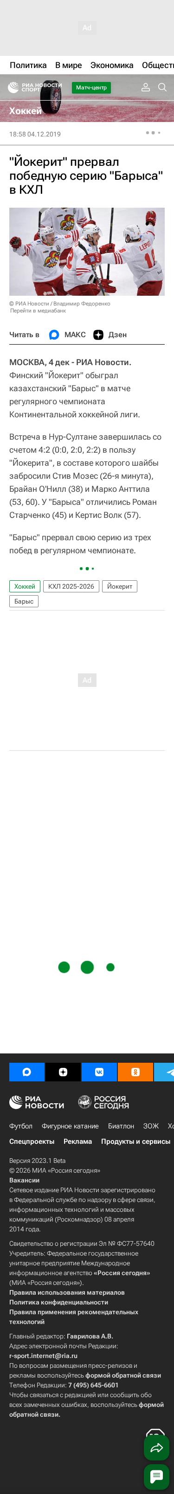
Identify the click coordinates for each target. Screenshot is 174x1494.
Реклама (78, 1141)
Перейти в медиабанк (38, 310)
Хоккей (24, 586)
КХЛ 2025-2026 (71, 586)
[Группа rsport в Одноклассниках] (135, 1072)
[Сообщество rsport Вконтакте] (99, 1072)
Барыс (23, 601)
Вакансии (24, 1180)
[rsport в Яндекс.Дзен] (63, 1072)
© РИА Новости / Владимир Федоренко (59, 303)
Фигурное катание (70, 1126)
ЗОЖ (151, 1126)
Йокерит (119, 586)
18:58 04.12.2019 (35, 134)
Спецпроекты (31, 1141)
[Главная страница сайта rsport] (55, 88)
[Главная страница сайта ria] (10, 88)
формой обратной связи (123, 1375)
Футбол (20, 1126)
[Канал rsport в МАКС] (27, 1072)
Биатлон (121, 1126)
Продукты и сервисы (135, 1141)
